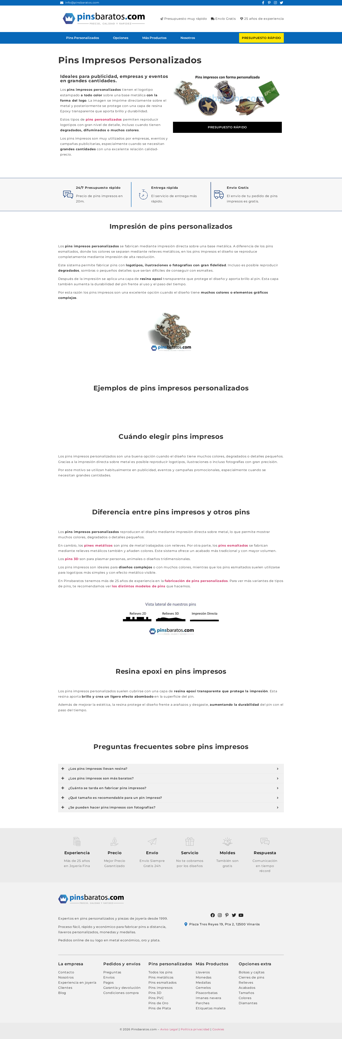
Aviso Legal (169, 1029)
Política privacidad (195, 1029)
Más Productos (154, 38)
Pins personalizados (82, 38)
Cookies (218, 1029)
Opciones (120, 38)
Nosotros (187, 38)
